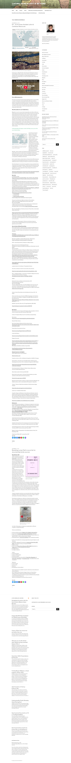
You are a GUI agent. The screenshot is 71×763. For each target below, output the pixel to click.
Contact (20, 10)
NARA (44, 175)
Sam (44, 186)
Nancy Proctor (53, 173)
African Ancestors (45, 52)
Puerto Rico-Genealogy (16, 558)
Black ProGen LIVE (45, 56)
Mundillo (43, 83)
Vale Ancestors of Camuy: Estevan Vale (48, 138)
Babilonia (45, 156)
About (25, 10)
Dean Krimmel (45, 162)
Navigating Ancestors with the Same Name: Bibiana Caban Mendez (20, 602)
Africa (51, 150)
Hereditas (54, 167)
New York (43, 89)
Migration (43, 77)
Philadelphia (52, 178)
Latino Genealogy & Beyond (29, 3)
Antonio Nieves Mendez (47, 154)
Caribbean (44, 58)
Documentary (44, 66)
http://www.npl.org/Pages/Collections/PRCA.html (21, 330)
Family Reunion (44, 71)
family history (45, 165)
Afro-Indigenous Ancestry (46, 54)
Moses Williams (46, 173)
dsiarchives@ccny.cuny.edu (18, 196)
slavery (54, 186)
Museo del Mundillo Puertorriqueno (48, 85)
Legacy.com (14, 547)
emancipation (52, 162)
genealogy (51, 165)
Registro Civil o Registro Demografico (29, 532)
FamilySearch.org (25, 558)
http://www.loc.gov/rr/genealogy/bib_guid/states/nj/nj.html (23, 318)
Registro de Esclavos (47, 184)
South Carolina (46, 188)
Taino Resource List (48, 10)
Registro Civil (44, 99)
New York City (50, 175)
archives (55, 154)
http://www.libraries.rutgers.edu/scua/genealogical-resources (24, 340)
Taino (43, 104)
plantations (45, 180)
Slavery (43, 102)
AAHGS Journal (46, 150)
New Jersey (44, 87)
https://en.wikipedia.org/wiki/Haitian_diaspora (23, 410)
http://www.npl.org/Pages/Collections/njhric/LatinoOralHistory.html (25, 335)
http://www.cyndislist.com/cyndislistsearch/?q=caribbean (23, 400)
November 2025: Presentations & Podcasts (49, 131)
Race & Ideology (45, 95)
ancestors (50, 152)
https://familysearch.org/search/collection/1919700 (22, 305)
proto (24, 537)
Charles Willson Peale (47, 160)
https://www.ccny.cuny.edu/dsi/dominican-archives (21, 192)
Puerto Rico (14, 458)
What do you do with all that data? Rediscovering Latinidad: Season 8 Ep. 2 (20, 642)
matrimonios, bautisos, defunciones (25, 533)
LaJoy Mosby (45, 171)
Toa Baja (43, 106)
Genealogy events (45, 75)
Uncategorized (44, 108)
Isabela (50, 169)
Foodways (43, 73)
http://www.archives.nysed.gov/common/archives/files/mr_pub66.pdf (25, 187)
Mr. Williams (44, 81)
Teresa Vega (45, 190)
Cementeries (44, 60)
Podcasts (43, 91)
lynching (51, 171)
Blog (17, 10)
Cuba (43, 64)
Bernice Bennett (51, 156)
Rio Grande (54, 184)
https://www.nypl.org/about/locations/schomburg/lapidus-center (24, 271)
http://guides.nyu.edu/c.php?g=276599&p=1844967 (22, 276)
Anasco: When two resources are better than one (50, 124)
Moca (43, 79)
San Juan (49, 186)
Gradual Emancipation (47, 167)
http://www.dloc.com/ (16, 355)
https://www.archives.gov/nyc (17, 288)
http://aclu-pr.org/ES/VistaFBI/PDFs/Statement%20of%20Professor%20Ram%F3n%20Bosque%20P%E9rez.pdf (25, 235)
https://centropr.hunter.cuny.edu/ (31, 206)
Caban (53, 158)
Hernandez (45, 169)
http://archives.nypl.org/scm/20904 (19, 378)
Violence (43, 110)
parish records (45, 178)
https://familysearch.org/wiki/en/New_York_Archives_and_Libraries (25, 177)
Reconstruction (46, 182)
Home (13, 10)
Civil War (43, 62)
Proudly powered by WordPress (17, 760)
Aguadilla (45, 152)
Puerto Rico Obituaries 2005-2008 (24, 546)
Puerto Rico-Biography (30, 557)
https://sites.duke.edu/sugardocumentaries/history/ (22, 388)
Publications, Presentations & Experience (35, 10)
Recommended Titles (45, 97)
